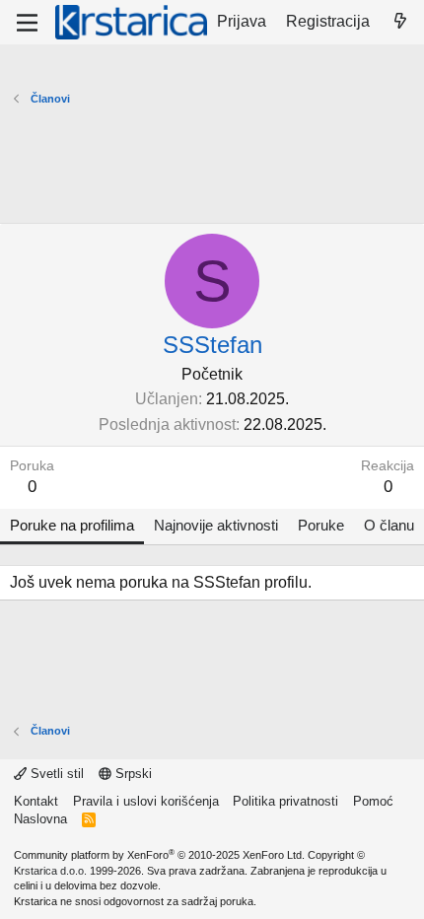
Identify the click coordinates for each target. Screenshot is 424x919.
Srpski (131, 773)
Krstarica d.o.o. (50, 871)
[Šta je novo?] (400, 21)
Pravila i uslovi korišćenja (146, 801)
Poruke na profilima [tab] (72, 525)
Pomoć (373, 801)
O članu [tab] (389, 525)
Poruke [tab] (321, 525)
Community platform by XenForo (159, 855)
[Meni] (27, 22)
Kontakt (36, 801)
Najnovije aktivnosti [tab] (216, 525)
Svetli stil (55, 773)
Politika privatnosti (285, 801)
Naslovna (40, 819)
